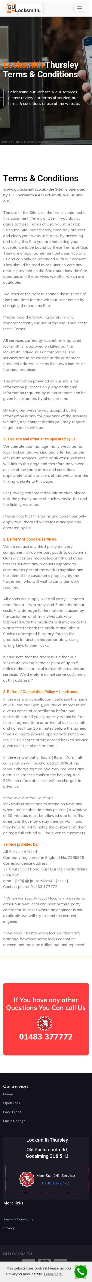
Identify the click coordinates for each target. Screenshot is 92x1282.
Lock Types (12, 1112)
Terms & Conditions (18, 1219)
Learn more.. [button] (53, 1274)
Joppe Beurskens (26, 141)
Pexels (46, 141)
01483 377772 (46, 1036)
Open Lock (11, 1103)
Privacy (9, 1228)
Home (8, 1094)
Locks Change (14, 1121)
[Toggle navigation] (79, 8)
